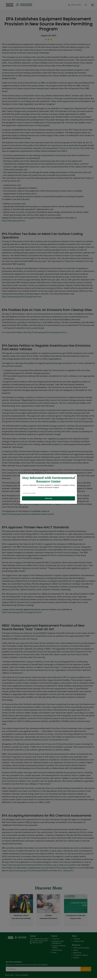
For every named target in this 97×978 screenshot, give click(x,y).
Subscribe (48, 498)
